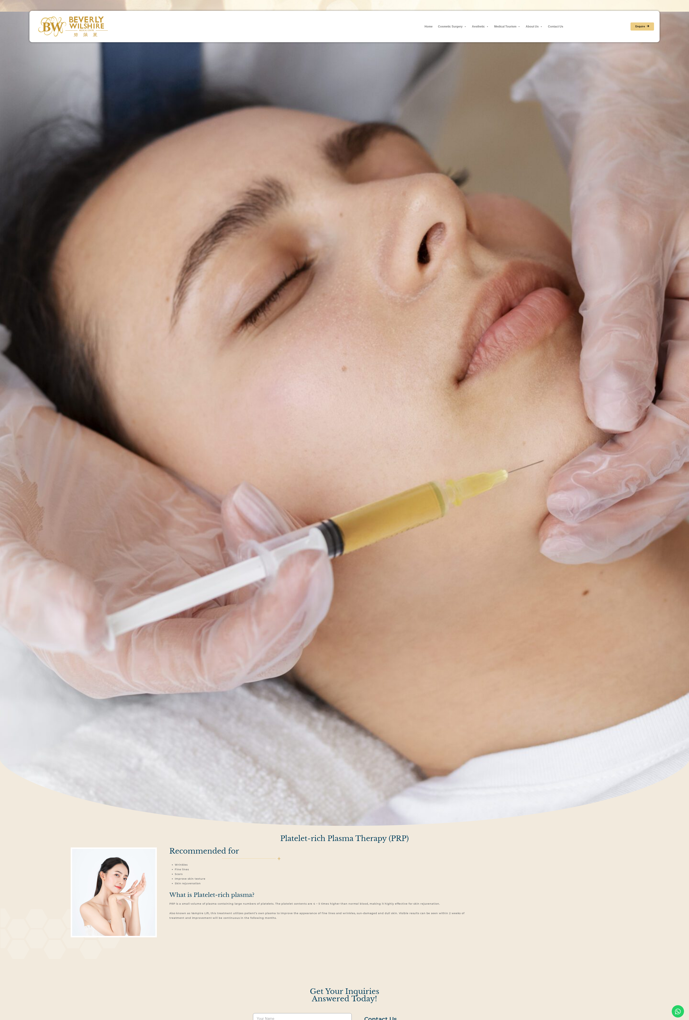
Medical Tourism (505, 26)
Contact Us (555, 26)
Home (429, 26)
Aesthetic (478, 26)
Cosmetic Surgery (450, 26)
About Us (532, 26)
